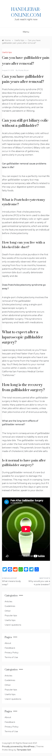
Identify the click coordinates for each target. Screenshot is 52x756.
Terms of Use (11, 657)
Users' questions (13, 625)
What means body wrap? (11, 583)
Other (8, 611)
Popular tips (11, 615)
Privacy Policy (11, 652)
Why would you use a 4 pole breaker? (39, 583)
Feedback (10, 648)
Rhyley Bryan (23, 70)
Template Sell (24, 749)
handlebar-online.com (26, 12)
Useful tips (7, 52)
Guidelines (10, 606)
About (8, 643)
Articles (8, 601)
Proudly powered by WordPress (18, 746)
